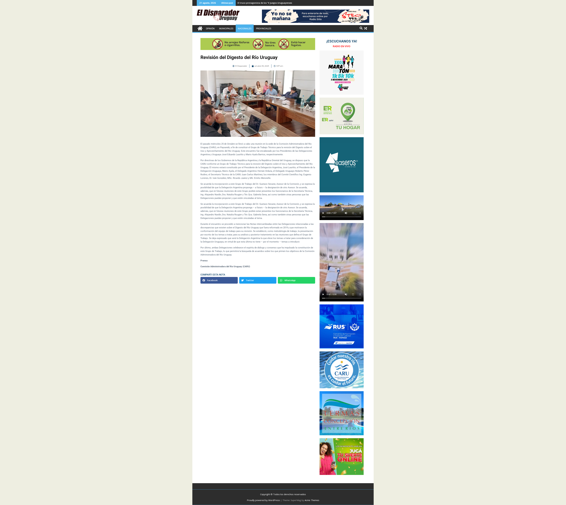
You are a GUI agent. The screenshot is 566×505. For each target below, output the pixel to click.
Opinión (210, 28)
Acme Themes (312, 500)
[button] (219, 280)
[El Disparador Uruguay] (200, 28)
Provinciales (263, 28)
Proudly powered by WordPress (263, 500)
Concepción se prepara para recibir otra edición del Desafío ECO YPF (273, 2)
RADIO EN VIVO (341, 46)
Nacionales (244, 28)
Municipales (226, 28)
